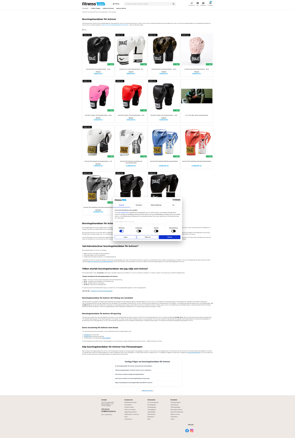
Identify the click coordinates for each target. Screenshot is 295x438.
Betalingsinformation (130, 402)
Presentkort (174, 416)
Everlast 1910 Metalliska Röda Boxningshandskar (196, 161)
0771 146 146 (105, 409)
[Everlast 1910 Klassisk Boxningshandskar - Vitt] (98, 142)
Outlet (172, 419)
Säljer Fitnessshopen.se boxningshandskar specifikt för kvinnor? (133, 382)
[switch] (139, 231)
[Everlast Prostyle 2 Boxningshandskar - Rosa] (98, 96)
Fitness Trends (95, 8)
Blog (149, 419)
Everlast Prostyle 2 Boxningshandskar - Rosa (98, 115)
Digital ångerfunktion (130, 412)
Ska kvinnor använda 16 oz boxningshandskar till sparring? (132, 378)
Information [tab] (139, 205)
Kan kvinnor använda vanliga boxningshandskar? (129, 374)
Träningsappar (152, 409)
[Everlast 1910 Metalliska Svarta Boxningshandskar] (98, 188)
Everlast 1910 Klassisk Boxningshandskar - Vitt (98, 161)
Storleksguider (152, 405)
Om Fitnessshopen (153, 402)
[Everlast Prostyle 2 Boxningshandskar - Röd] (131, 96)
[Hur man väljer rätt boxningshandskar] (196, 96)
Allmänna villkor (129, 407)
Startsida (84, 12)
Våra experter (151, 414)
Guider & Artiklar (108, 8)
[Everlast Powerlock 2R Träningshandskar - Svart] (131, 188)
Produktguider (152, 407)
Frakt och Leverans (130, 409)
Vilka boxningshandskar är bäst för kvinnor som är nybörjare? (133, 370)
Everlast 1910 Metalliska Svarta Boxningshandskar (98, 207)
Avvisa (125, 237)
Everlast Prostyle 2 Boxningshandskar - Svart (164, 115)
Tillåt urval (147, 237)
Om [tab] (173, 205)
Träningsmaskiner (176, 402)
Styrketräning (174, 405)
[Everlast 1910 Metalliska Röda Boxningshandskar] (196, 142)
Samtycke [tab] (121, 205)
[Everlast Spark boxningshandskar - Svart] (98, 50)
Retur (126, 416)
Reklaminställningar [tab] (156, 205)
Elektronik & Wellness (177, 412)
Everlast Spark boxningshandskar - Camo (164, 69)
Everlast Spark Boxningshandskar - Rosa (197, 69)
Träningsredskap (175, 407)
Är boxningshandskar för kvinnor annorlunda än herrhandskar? (133, 366)
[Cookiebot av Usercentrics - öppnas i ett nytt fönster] (173, 200)
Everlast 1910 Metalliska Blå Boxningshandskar (164, 161)
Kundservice (192, 5)
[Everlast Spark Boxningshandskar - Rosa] (196, 50)
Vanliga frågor (121, 8)
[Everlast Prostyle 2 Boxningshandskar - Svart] (164, 96)
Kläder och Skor (175, 414)
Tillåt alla (169, 237)
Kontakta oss (128, 419)
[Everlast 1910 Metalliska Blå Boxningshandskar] (164, 142)
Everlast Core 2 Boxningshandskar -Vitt (131, 69)
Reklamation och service (131, 414)
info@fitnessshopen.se (108, 411)
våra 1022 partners (123, 212)
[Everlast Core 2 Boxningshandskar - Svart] (164, 188)
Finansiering (127, 405)
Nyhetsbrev (203, 5)
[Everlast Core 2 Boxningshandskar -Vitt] (131, 50)
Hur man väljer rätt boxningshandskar (196, 115)
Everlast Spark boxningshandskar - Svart (98, 69)
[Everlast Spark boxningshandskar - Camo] (164, 50)
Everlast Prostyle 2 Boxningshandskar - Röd (131, 115)
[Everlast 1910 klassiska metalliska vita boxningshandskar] (131, 142)
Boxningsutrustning (176, 409)
